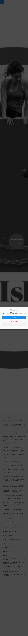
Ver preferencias (14, 324)
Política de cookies (9, 326)
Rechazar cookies (14, 321)
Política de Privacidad (17, 326)
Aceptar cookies (14, 317)
